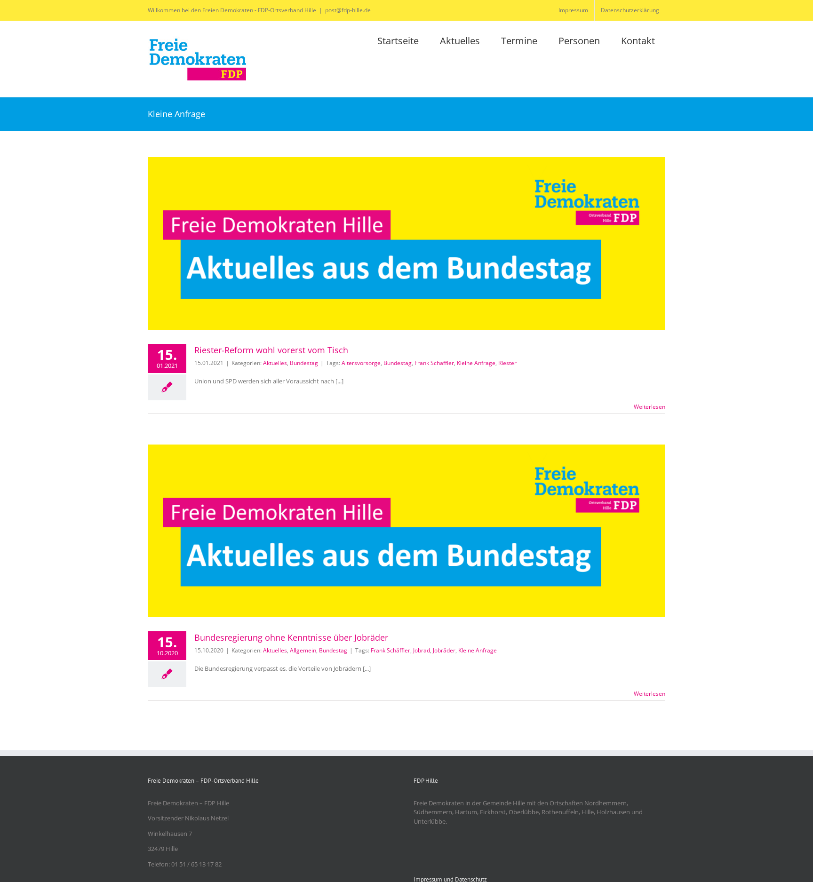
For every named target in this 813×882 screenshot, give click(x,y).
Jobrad (421, 650)
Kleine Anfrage (476, 363)
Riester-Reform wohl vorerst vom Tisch (271, 350)
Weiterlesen (649, 407)
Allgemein (303, 650)
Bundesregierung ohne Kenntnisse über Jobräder (291, 637)
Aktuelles (275, 363)
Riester (507, 363)
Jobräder (444, 650)
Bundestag (304, 363)
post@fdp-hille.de (348, 10)
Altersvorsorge (361, 363)
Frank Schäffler (434, 363)
